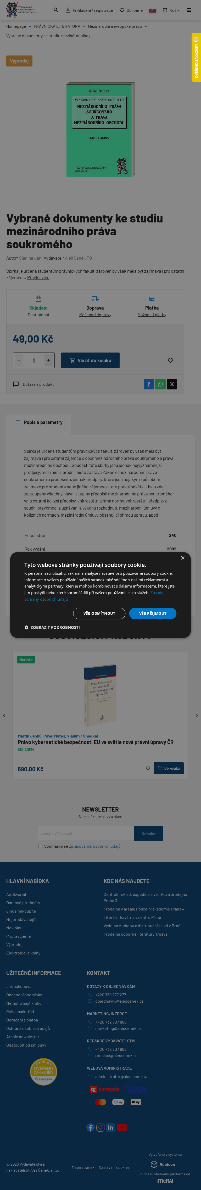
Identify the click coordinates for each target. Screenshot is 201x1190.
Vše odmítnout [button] (99, 613)
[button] (52, 627)
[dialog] (100, 595)
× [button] (183, 558)
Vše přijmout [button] (153, 613)
